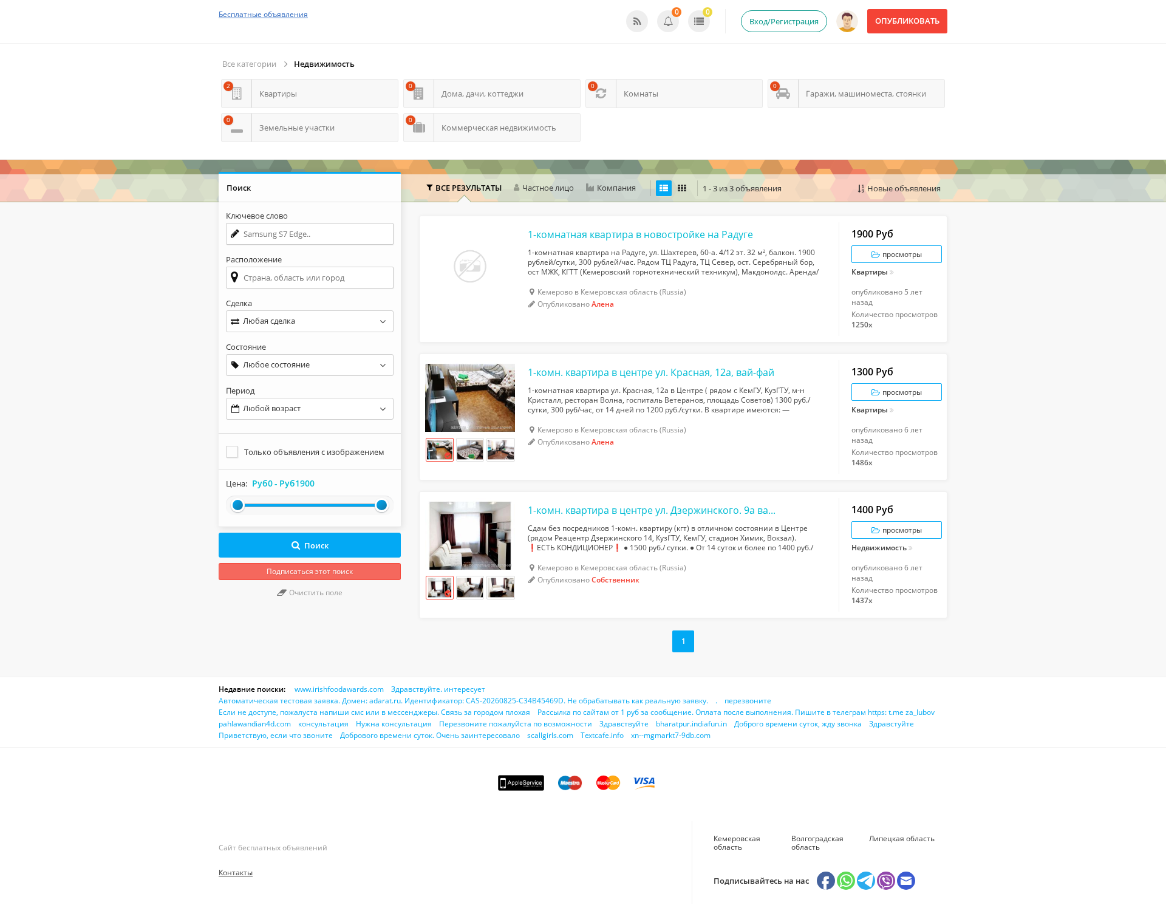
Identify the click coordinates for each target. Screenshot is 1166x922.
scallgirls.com (550, 735)
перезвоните (747, 700)
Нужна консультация (394, 724)
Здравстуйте (891, 724)
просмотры (901, 254)
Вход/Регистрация (784, 21)
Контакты (236, 872)
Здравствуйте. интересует (438, 689)
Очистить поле (315, 592)
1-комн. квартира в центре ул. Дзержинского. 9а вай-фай (653, 510)
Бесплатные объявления (263, 14)
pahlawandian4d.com (255, 724)
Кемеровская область (737, 842)
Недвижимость (324, 63)
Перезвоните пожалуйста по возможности (515, 724)
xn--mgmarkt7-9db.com (671, 735)
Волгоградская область (817, 842)
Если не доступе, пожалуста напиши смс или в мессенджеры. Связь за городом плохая (374, 712)
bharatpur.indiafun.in (691, 724)
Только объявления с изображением (314, 451)
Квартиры (869, 272)
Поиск (316, 545)
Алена (603, 304)
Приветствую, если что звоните (276, 735)
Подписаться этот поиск (310, 571)
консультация (323, 724)
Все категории (249, 63)
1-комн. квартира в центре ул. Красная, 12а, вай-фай (651, 372)
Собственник (615, 580)
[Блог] (637, 21)
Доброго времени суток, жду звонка (798, 724)
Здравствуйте (624, 724)
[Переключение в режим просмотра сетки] (682, 188)
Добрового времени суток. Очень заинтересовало (430, 735)
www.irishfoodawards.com (339, 689)
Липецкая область (902, 838)
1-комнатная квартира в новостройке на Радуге (640, 234)
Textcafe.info (602, 735)
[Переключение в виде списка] (664, 188)
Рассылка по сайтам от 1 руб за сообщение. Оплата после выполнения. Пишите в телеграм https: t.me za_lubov (736, 712)
